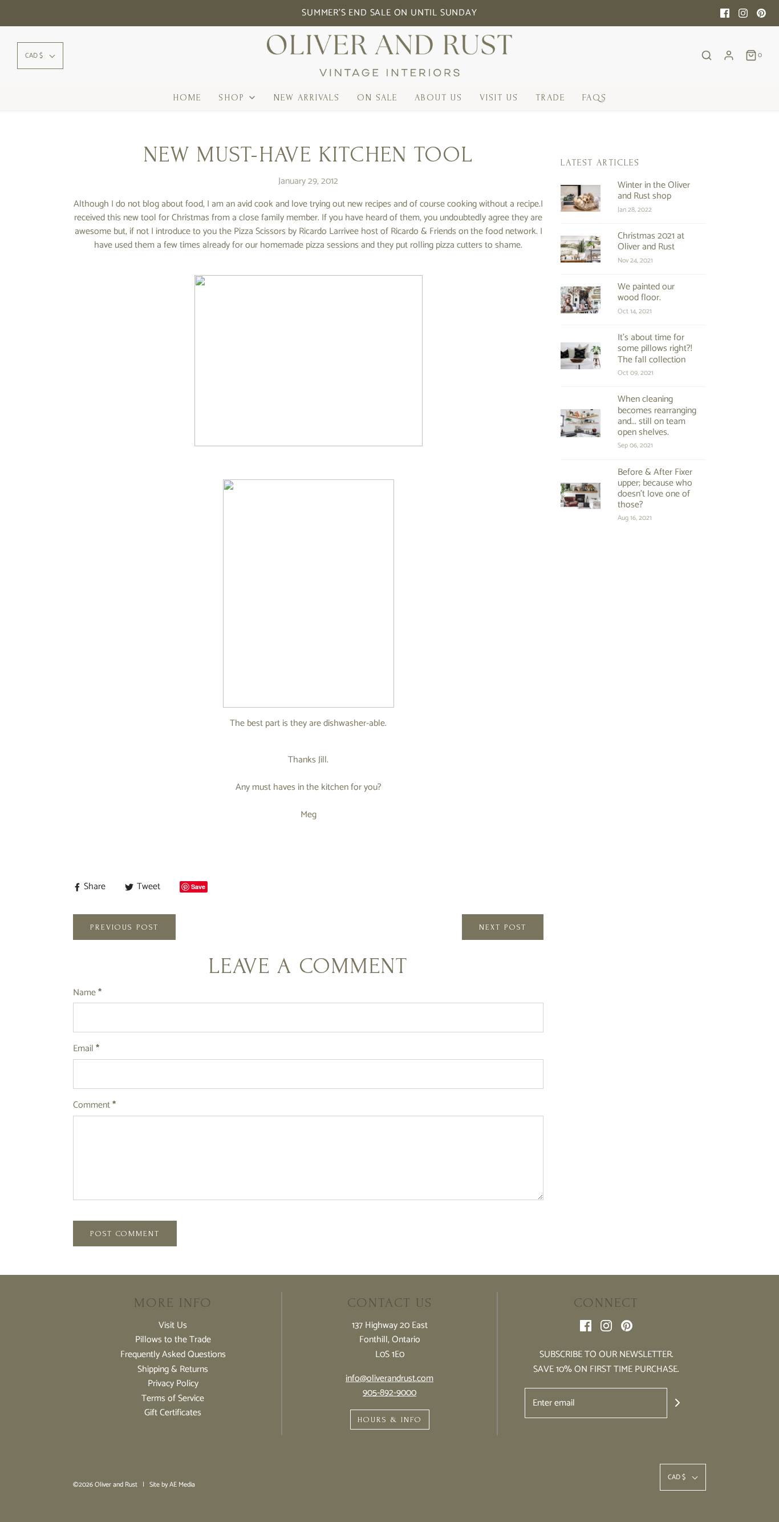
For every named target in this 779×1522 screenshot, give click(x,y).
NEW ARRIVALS (307, 97)
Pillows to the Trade (173, 1340)
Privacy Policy (173, 1383)
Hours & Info (390, 1419)
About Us (438, 97)
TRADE (550, 97)
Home (187, 97)
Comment (94, 1105)
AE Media (182, 1484)
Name (87, 993)
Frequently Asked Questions (173, 1354)
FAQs (594, 97)
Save (198, 886)
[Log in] (729, 55)
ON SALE (377, 97)
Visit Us (499, 97)
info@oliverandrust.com (389, 1378)
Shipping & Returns (172, 1369)
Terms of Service (172, 1398)
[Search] (706, 55)
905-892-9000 (389, 1392)
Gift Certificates (172, 1413)
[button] (40, 55)
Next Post (502, 927)
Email (86, 1048)
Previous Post (124, 927)
